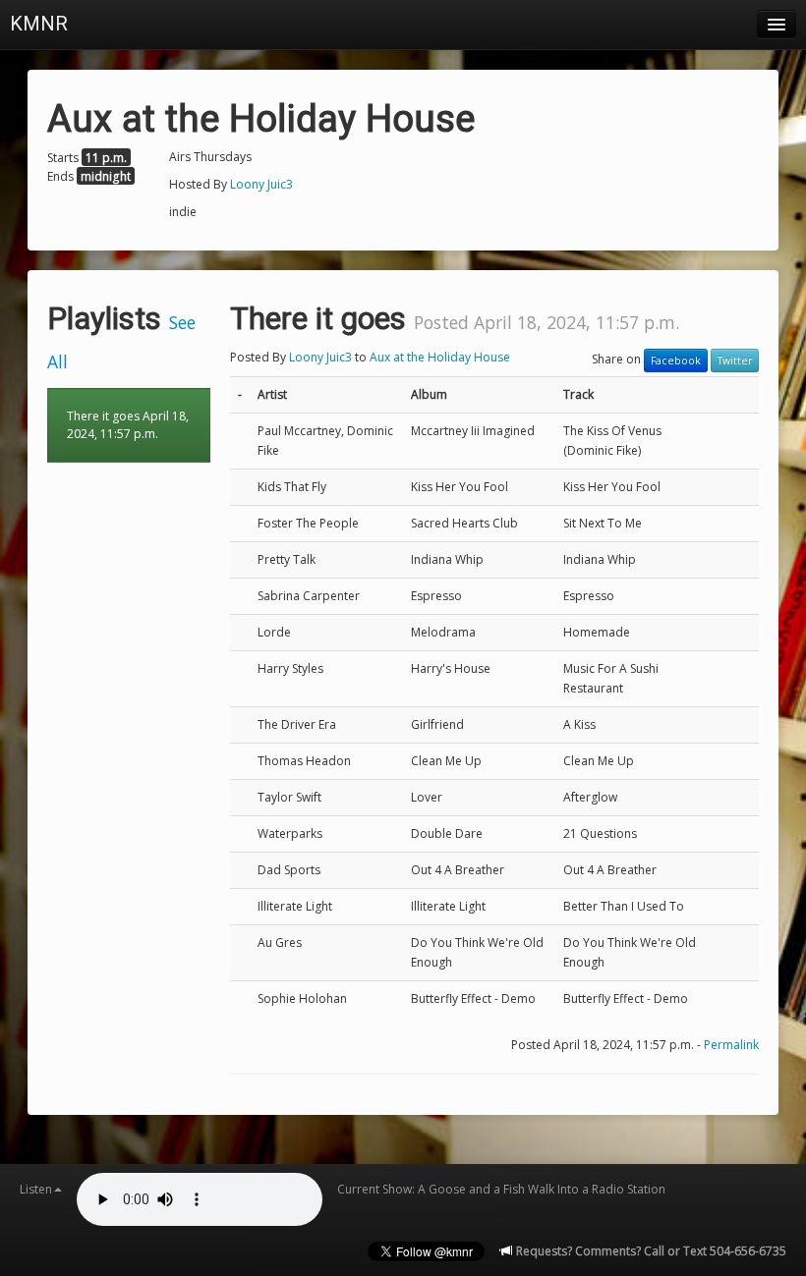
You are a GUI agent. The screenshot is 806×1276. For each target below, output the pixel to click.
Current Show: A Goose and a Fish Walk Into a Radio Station (501, 1189)
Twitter (735, 360)
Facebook (676, 360)
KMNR (39, 23)
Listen (36, 1189)
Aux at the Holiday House (440, 357)
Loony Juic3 (261, 184)
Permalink (731, 1044)
